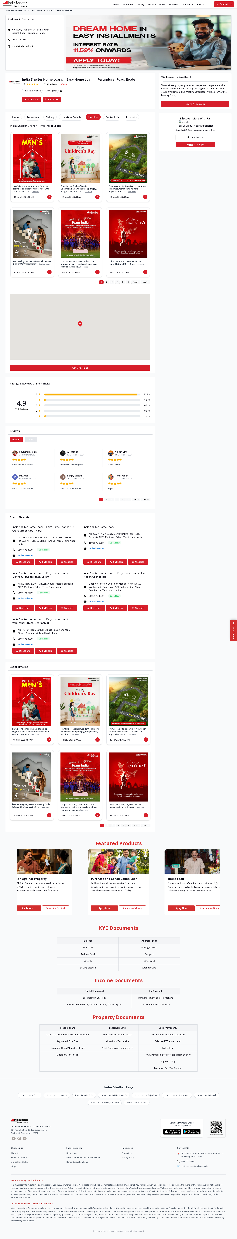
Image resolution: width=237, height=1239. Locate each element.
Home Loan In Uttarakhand (177, 1095)
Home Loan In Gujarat (137, 1102)
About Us (15, 1153)
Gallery (140, 4)
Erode (49, 10)
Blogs (13, 1166)
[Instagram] (19, 1138)
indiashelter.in (25, 555)
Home (115, 4)
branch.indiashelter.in (23, 46)
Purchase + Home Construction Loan (83, 1157)
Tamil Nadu (36, 10)
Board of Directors (19, 1157)
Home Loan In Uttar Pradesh (114, 1095)
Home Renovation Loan (77, 1162)
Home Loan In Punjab (206, 1095)
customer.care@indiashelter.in (194, 1166)
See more (35, 192)
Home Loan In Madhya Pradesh (105, 1102)
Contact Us (187, 4)
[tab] (16, 117)
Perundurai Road (65, 10)
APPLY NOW (233, 630)
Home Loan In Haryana (56, 1095)
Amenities (128, 4)
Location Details (156, 4)
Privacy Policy (128, 1157)
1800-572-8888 (187, 1161)
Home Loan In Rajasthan (146, 1095)
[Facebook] (13, 1138)
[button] (80, 324)
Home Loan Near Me (16, 10)
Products (202, 4)
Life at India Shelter (19, 1162)
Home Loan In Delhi (30, 1095)
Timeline (173, 4)
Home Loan (71, 1153)
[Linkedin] (24, 1138)
